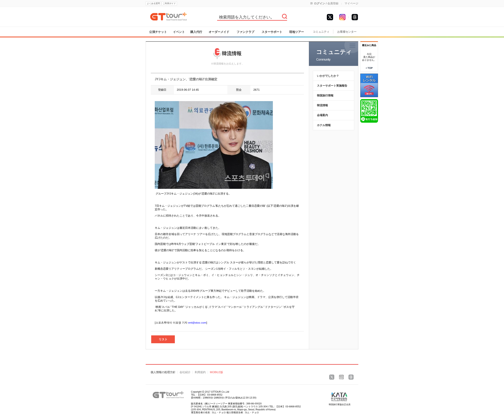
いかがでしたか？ (328, 75)
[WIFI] (369, 85)
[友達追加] (369, 110)
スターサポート (272, 31)
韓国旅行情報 (325, 95)
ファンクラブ (245, 31)
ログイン (319, 3)
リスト (163, 339)
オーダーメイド (219, 31)
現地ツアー (296, 31)
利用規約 (200, 372)
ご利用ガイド (169, 3)
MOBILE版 (216, 372)
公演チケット (158, 31)
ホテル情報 (324, 125)
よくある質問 (153, 3)
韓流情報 (322, 105)
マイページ (351, 3)
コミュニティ (321, 31)
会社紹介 (185, 372)
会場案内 (322, 115)
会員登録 (332, 3)
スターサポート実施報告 (332, 85)
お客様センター (347, 31)
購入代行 (196, 31)
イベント (179, 31)
